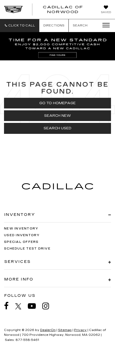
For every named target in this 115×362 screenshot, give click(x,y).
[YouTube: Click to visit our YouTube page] (34, 306)
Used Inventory (22, 235)
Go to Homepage (57, 103)
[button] (19, 25)
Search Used (57, 128)
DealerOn (48, 330)
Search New (57, 116)
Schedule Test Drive (27, 248)
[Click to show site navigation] (104, 25)
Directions (53, 25)
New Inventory (21, 228)
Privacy (80, 330)
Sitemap (65, 330)
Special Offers (21, 242)
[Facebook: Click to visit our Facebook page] (9, 306)
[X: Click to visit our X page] (21, 306)
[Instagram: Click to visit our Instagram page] (48, 306)
